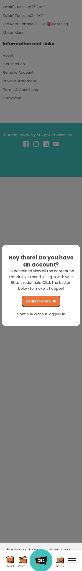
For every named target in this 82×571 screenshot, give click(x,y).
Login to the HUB (41, 301)
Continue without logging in (41, 314)
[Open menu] (72, 560)
